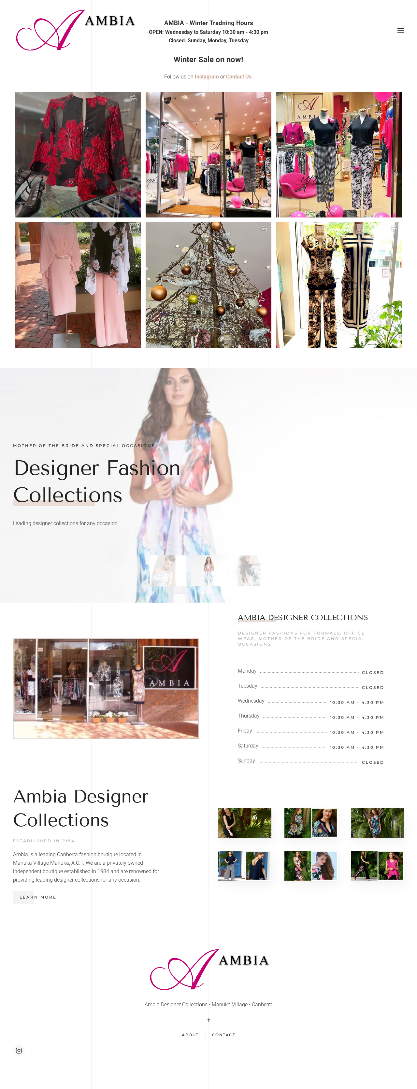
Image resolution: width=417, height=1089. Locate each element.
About (190, 1034)
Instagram (207, 77)
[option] (208, 220)
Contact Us (239, 77)
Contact (224, 1034)
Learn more (38, 897)
